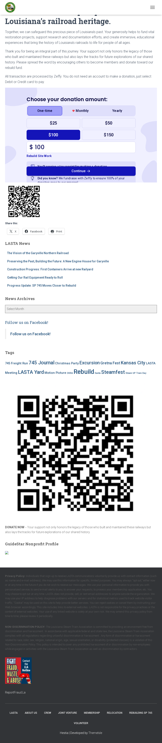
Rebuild (84, 371)
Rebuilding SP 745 (140, 712)
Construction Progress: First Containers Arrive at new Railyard (50, 269)
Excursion (89, 362)
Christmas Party (67, 363)
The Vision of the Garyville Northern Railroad (38, 253)
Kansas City (133, 362)
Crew (47, 712)
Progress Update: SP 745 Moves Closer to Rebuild (41, 285)
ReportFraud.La (15, 692)
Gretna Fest (110, 363)
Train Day (141, 373)
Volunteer (81, 723)
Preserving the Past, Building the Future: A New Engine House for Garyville (58, 261)
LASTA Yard (31, 372)
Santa (98, 373)
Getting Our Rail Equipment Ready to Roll (35, 277)
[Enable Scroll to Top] (153, 734)
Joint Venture (67, 712)
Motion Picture (55, 373)
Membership (92, 712)
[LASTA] (12, 7)
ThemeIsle (95, 733)
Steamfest (113, 372)
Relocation (114, 712)
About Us (31, 712)
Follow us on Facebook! (26, 322)
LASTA (14, 712)
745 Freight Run (16, 363)
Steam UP (131, 373)
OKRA (70, 373)
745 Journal (41, 363)
